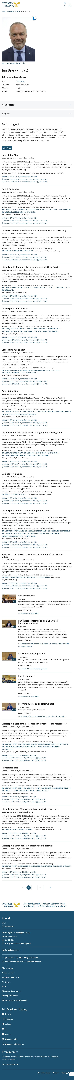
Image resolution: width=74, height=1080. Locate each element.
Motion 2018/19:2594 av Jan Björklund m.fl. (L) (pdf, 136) (25, 877)
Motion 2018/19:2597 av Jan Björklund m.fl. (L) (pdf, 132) (25, 760)
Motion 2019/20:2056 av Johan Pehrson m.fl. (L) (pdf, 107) (25, 503)
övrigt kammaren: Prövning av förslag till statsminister (44, 716)
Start (3, 11)
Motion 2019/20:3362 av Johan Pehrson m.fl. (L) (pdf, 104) (25, 260)
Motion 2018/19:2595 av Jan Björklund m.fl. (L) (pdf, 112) (25, 838)
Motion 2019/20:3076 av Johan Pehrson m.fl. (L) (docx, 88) (25, 179)
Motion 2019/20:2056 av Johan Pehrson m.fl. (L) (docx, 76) (25, 501)
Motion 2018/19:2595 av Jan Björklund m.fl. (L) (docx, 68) (25, 836)
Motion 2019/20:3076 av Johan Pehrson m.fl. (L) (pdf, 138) (25, 182)
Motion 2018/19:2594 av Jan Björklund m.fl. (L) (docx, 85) (25, 875)
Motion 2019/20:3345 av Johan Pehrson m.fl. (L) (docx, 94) (25, 381)
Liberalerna (21, 81)
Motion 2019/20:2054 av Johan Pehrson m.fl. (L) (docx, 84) (25, 586)
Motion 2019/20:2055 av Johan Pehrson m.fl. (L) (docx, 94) (25, 545)
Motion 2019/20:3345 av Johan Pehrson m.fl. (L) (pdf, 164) (25, 384)
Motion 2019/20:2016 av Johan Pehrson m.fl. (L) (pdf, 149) (25, 425)
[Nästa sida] (50, 887)
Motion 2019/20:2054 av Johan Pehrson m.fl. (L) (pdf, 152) (25, 588)
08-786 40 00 (9, 926)
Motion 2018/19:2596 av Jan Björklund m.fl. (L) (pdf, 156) (25, 802)
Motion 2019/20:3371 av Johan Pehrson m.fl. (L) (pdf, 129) (25, 223)
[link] (23, 888)
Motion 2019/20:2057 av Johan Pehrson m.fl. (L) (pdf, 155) (25, 467)
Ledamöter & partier (13, 11)
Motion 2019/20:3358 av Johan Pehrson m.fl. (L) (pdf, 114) (25, 301)
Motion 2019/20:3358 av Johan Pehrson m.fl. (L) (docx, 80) (25, 298)
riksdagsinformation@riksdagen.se (18, 943)
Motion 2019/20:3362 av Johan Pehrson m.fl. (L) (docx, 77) (25, 257)
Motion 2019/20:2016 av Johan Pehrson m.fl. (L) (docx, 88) (25, 423)
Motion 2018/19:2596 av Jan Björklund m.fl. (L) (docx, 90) (25, 799)
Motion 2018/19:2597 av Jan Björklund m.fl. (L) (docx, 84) (25, 758)
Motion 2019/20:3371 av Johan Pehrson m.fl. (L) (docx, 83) (25, 220)
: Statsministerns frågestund (34, 669)
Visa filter (7, 148)
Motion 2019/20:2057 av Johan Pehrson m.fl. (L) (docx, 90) (25, 464)
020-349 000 (9, 940)
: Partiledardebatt (30, 613)
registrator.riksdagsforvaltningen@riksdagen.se (23, 961)
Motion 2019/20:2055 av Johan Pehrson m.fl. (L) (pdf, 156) (25, 547)
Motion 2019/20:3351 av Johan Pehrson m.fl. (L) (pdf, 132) (25, 342)
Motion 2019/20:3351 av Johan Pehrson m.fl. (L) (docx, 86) (25, 340)
